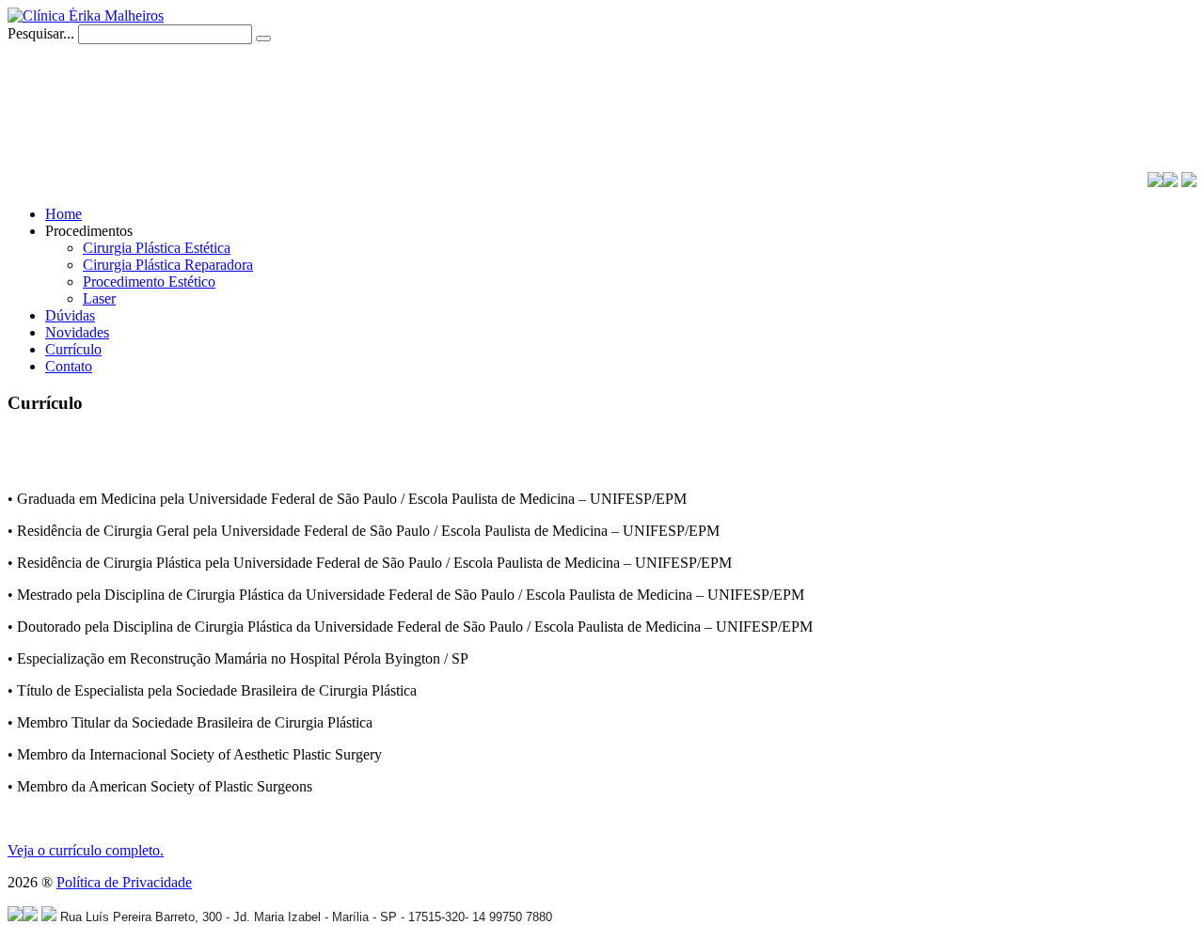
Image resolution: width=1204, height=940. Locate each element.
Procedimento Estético (149, 282)
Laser (99, 298)
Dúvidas (70, 315)
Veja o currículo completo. (86, 850)
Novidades (77, 332)
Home (63, 214)
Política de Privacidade (124, 882)
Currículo (73, 349)
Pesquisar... (41, 33)
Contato (68, 366)
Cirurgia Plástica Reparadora (168, 265)
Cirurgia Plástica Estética (156, 248)
